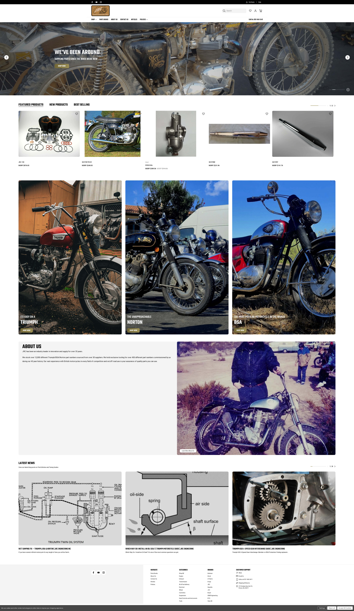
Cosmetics (182, 592)
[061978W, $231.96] (239, 134)
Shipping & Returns (244, 583)
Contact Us (124, 19)
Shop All (181, 573)
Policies (143, 19)
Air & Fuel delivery (184, 584)
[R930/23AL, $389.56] (176, 134)
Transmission (183, 581)
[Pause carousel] (348, 89)
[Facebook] (92, 2)
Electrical (181, 587)
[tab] (31, 105)
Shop (93, 19)
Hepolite (210, 587)
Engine (181, 576)
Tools (180, 601)
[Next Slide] (347, 57)
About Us (114, 19)
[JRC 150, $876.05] (49, 134)
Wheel (181, 590)
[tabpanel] (49, 139)
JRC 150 (21, 162)
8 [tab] (325, 466)
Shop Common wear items (68, 66)
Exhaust (181, 579)
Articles (134, 19)
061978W (212, 162)
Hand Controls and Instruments (188, 598)
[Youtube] (96, 2)
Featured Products (31, 105)
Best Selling (82, 105)
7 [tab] (323, 466)
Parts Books (103, 19)
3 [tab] (315, 466)
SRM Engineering (213, 595)
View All (210, 601)
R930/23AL (149, 165)
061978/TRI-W (87, 162)
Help (259, 2)
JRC (209, 584)
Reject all (332, 608)
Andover (210, 573)
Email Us (241, 576)
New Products (58, 105)
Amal (209, 576)
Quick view (71, 118)
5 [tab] (319, 466)
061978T (275, 162)
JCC (209, 590)
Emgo (209, 581)
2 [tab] (322, 105)
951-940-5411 (258, 19)
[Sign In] (255, 11)
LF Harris (210, 579)
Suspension (182, 595)
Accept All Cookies (345, 608)
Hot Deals (252, 2)
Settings (322, 608)
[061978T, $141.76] (302, 134)
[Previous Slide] (6, 57)
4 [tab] (317, 466)
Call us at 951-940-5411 (246, 579)
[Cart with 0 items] (260, 11)
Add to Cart (49, 153)
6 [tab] (321, 466)
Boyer (209, 592)
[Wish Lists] (250, 11)
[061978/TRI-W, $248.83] (112, 134)
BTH (209, 598)
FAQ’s (240, 573)
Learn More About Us (188, 451)
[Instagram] (101, 2)
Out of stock (176, 153)
